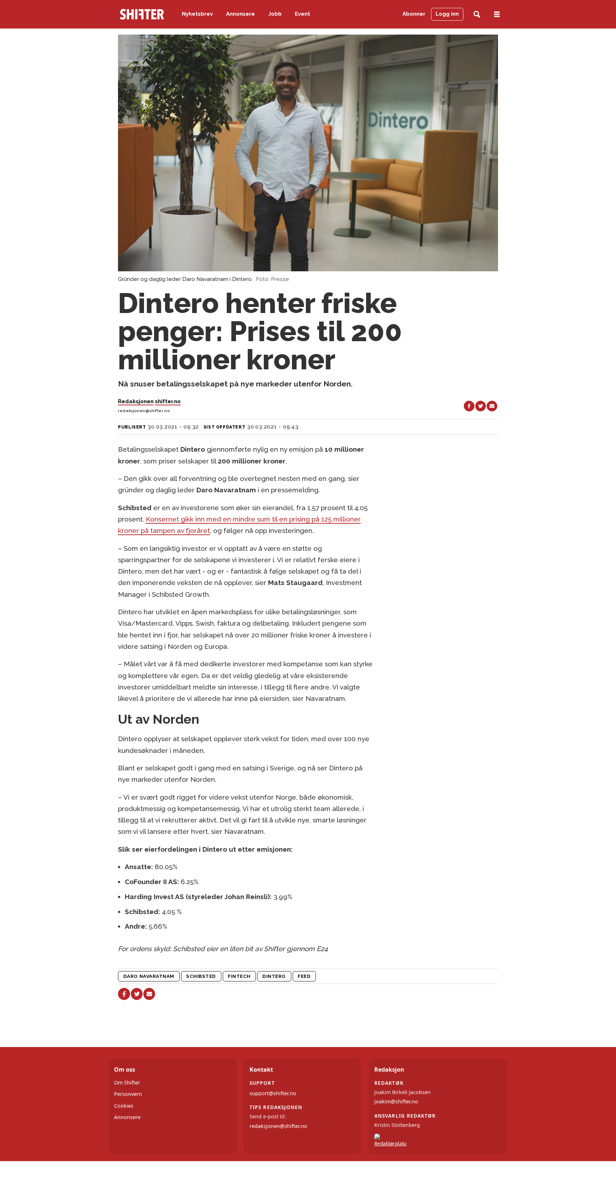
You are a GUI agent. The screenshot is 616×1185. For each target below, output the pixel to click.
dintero (274, 976)
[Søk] (477, 14)
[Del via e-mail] (492, 406)
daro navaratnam (148, 976)
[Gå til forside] (142, 14)
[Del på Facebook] (469, 406)
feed (304, 976)
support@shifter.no (273, 1093)
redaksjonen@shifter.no (278, 1126)
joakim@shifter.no (396, 1101)
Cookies (123, 1105)
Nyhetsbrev (197, 14)
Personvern (128, 1094)
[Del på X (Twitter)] (480, 406)
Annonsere (240, 14)
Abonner (413, 14)
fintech (239, 976)
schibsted (201, 976)
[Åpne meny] (497, 14)
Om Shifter (127, 1082)
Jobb (275, 14)
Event (302, 14)
